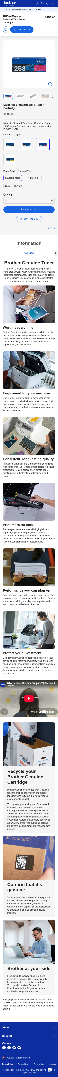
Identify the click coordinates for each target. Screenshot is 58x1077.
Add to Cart (24, 29)
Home (5, 9)
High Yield (33, 178)
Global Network (21, 1058)
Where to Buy (31, 219)
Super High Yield (13, 186)
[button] (52, 97)
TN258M (37, 9)
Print (53, 228)
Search (47, 3)
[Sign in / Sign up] (37, 3)
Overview (29, 253)
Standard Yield (12, 178)
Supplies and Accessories (21, 9)
